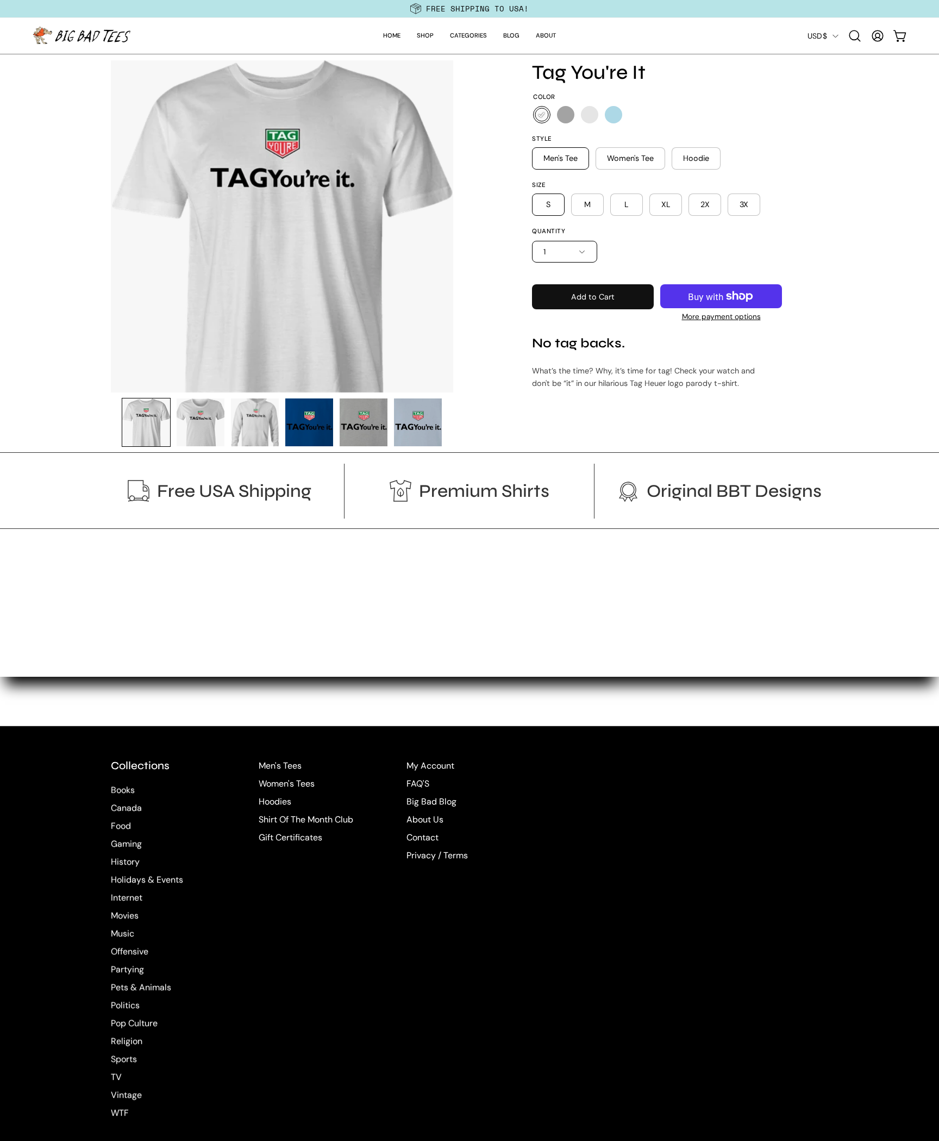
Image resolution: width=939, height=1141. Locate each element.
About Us (424, 819)
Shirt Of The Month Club (306, 819)
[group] (469, 8)
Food (121, 826)
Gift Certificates (290, 837)
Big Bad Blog (431, 801)
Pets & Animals (141, 987)
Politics (125, 1005)
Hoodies (275, 801)
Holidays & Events (147, 880)
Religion (126, 1041)
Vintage (126, 1095)
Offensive (129, 951)
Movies (125, 915)
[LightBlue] (613, 114)
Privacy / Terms (437, 855)
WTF (120, 1113)
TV (116, 1077)
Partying (127, 969)
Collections (140, 765)
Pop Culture (134, 1023)
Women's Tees (287, 783)
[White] (541, 114)
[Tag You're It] (146, 422)
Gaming (126, 844)
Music (122, 933)
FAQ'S (417, 783)
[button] (425, 36)
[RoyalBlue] (589, 114)
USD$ (817, 36)
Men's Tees (280, 765)
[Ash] (565, 114)
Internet (126, 897)
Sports (124, 1059)
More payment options (721, 316)
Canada (126, 808)
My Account (430, 765)
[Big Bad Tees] (81, 36)
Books (123, 790)
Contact (422, 837)
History (125, 862)
